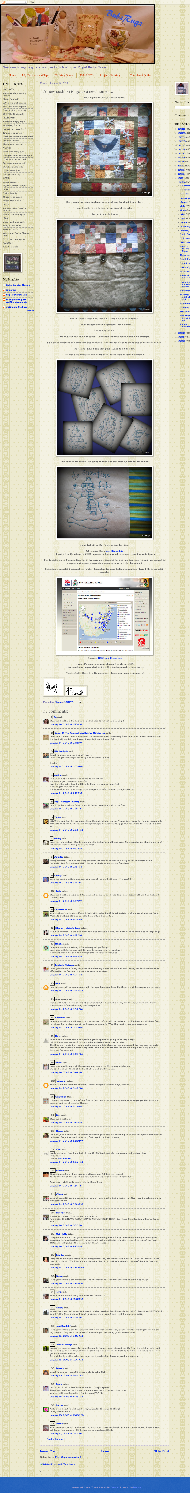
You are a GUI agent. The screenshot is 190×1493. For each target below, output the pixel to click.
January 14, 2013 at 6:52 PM (66, 1162)
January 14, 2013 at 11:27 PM (66, 1317)
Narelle (58, 944)
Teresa (57, 817)
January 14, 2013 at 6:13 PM (66, 1122)
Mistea (60, 1170)
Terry (58, 1292)
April (183, 218)
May (183, 214)
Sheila (59, 1423)
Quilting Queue (64, 75)
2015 (182, 174)
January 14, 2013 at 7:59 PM (66, 1186)
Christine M (60, 909)
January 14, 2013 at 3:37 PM (66, 901)
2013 (181, 182)
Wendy (57, 838)
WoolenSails (61, 751)
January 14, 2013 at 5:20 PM (66, 1027)
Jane (57, 983)
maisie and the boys (16, 307)
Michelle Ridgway (64, 965)
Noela (59, 1276)
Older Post (161, 1451)
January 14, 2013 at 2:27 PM (66, 809)
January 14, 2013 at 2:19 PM (66, 793)
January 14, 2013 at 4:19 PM (66, 956)
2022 (182, 145)
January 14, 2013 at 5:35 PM (66, 1054)
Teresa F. (60, 1212)
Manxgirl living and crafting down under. (17, 300)
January (185, 230)
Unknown (61, 1081)
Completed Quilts (140, 75)
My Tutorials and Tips (35, 75)
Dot (58, 1115)
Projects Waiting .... (112, 75)
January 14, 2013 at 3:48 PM (66, 919)
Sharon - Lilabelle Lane (67, 928)
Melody (60, 1368)
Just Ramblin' (63, 1326)
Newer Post (48, 1451)
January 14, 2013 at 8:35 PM (66, 1225)
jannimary (11, 290)
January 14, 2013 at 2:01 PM (66, 743)
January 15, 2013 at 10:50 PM (67, 1415)
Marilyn (60, 1255)
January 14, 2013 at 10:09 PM (67, 1267)
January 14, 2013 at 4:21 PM (66, 975)
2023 (182, 141)
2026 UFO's (87, 75)
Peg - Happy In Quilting (66, 801)
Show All (30, 310)
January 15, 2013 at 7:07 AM (66, 1360)
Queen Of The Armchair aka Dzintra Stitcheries (79, 733)
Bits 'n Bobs (64, 1158)
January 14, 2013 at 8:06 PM (66, 1204)
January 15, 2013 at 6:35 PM (66, 1396)
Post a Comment (56, 1439)
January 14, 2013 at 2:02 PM (66, 766)
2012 (182, 333)
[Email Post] (80, 702)
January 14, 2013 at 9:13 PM (66, 1246)
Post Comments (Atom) (68, 1457)
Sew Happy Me (114, 551)
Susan (58, 1062)
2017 (181, 166)
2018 (181, 161)
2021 (182, 149)
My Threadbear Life (16, 295)
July (183, 206)
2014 (181, 178)
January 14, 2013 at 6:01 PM (66, 1106)
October (185, 194)
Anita (58, 891)
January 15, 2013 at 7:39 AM (66, 1375)
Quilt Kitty (61, 1234)
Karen (58, 1036)
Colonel (115, 1487)
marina (57, 775)
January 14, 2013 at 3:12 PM (66, 848)
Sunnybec (60, 1097)
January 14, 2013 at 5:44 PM (66, 1072)
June (183, 210)
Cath (58, 1149)
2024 (182, 137)
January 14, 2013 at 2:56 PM (66, 830)
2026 (182, 129)
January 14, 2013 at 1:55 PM (66, 724)
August (184, 202)
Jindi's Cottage (64, 1344)
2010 (182, 341)
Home (12, 75)
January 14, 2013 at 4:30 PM (66, 990)
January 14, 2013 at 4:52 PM (66, 1009)
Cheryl (59, 1194)
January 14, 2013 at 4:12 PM (66, 935)
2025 (182, 133)
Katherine (60, 1017)
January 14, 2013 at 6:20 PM (66, 1141)
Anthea (59, 1405)
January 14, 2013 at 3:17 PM (65, 882)
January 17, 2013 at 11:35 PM (66, 1433)
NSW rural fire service (110, 658)
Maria (59, 1384)
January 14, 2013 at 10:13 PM (66, 1283)
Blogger (137, 1487)
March (184, 222)
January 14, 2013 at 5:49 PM (66, 1088)
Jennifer (58, 857)
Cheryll (58, 875)
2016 (182, 170)
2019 (182, 157)
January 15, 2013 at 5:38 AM (66, 1336)
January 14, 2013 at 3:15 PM (66, 867)
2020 (182, 153)
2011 (181, 337)
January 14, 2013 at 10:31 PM (66, 1299)
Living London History (18, 285)
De (55, 717)
